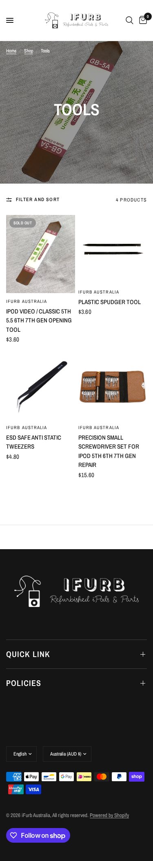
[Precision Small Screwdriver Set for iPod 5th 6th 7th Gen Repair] (112, 385)
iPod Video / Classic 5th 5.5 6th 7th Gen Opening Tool (39, 320)
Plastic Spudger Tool (109, 302)
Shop (28, 51)
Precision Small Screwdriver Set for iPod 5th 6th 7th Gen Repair (108, 451)
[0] (141, 20)
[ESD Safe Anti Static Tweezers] (40, 385)
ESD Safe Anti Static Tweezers (33, 442)
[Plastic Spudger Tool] (112, 249)
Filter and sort (38, 199)
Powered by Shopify (109, 815)
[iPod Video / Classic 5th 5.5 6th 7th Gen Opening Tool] (40, 254)
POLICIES (23, 682)
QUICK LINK (28, 653)
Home (11, 51)
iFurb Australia (26, 301)
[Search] (129, 20)
